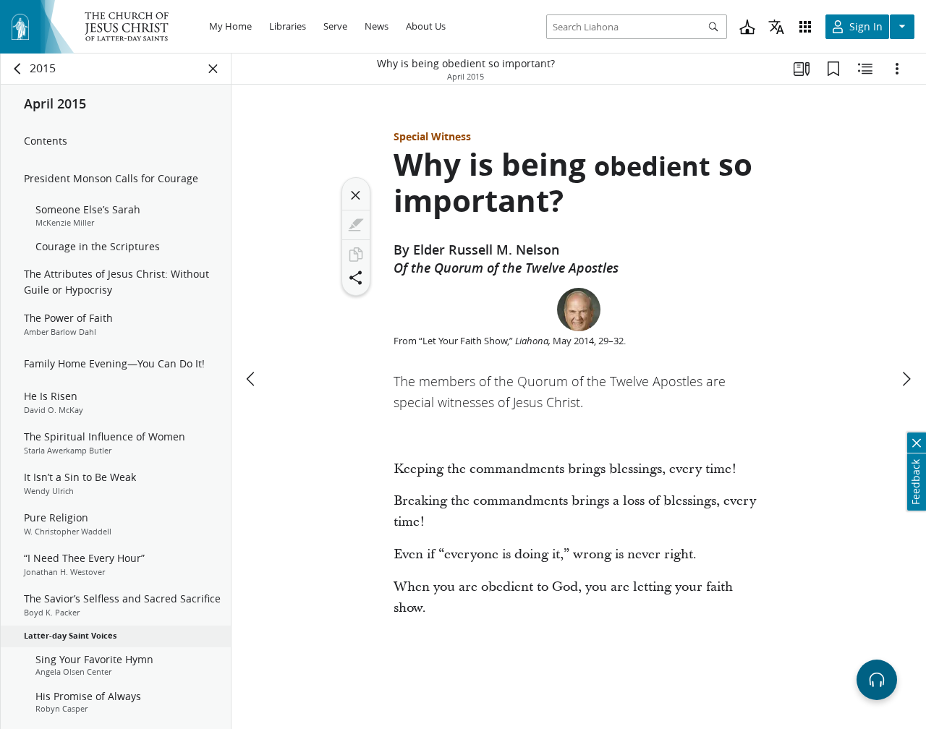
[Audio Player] (877, 680)
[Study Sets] (801, 69)
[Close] (356, 195)
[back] (18, 68)
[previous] (251, 378)
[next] (905, 378)
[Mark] (356, 224)
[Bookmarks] (833, 69)
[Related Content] (865, 69)
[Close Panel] (213, 68)
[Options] (897, 69)
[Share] (356, 277)
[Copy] (356, 254)
